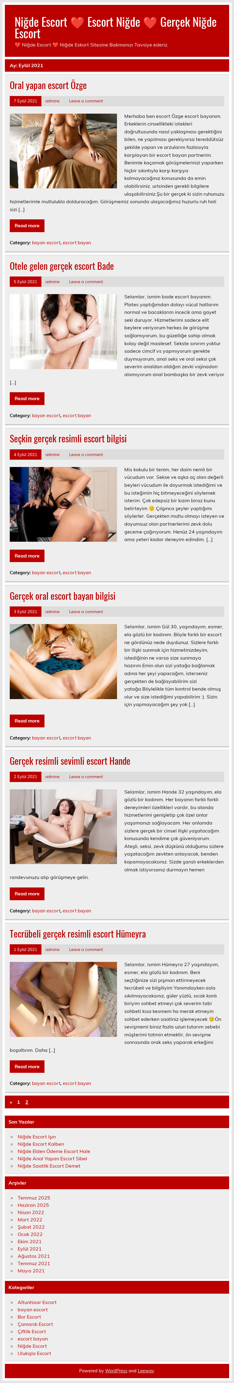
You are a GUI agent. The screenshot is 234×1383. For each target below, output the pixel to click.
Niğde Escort (32, 1346)
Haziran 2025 (33, 1205)
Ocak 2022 (30, 1234)
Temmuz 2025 (34, 1198)
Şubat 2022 (31, 1227)
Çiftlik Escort (32, 1331)
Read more (27, 225)
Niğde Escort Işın (37, 1137)
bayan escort (46, 242)
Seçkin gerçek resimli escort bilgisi (68, 438)
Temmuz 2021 (34, 1263)
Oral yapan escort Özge (48, 85)
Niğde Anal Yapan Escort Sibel (52, 1158)
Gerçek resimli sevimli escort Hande (70, 760)
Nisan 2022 (31, 1212)
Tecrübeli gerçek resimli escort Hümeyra (78, 933)
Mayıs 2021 (31, 1271)
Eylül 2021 (30, 1249)
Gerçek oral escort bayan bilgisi (62, 595)
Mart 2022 (30, 1220)
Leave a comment (86, 100)
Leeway (146, 1371)
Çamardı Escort (35, 1324)
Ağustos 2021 (34, 1256)
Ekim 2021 (30, 1241)
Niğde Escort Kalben (41, 1144)
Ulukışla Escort (34, 1353)
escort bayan (77, 242)
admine (52, 100)
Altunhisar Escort (37, 1302)
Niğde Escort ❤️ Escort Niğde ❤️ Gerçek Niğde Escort (116, 27)
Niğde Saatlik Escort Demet (49, 1166)
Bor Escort (29, 1317)
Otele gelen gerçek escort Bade (62, 266)
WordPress (116, 1371)
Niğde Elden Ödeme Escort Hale (54, 1151)
